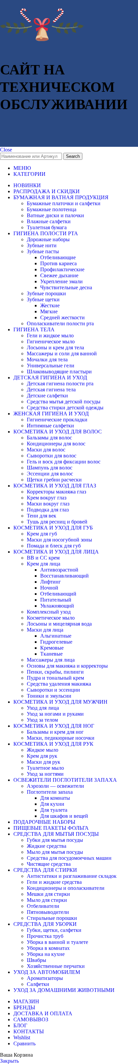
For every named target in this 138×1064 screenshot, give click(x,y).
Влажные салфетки (49, 221)
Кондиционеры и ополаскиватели (66, 888)
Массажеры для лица (51, 660)
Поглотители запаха (50, 792)
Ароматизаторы (45, 978)
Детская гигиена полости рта (60, 383)
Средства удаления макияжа (59, 684)
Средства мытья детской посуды (63, 401)
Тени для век (41, 515)
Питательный (55, 600)
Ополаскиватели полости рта (60, 323)
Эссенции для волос (50, 473)
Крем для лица (43, 564)
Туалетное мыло (45, 768)
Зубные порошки (46, 293)
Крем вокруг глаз (46, 497)
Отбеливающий (58, 594)
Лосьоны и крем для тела (55, 347)
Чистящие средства (49, 864)
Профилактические (62, 269)
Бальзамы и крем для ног (55, 732)
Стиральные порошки (52, 918)
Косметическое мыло (51, 618)
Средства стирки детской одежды (65, 407)
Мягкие (49, 311)
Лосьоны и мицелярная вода (59, 624)
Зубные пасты (43, 251)
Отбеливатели (43, 906)
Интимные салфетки (50, 425)
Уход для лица (43, 708)
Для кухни (52, 804)
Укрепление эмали (61, 281)
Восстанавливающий (64, 576)
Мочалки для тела (47, 359)
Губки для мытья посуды (55, 840)
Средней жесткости (62, 317)
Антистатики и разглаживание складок (72, 876)
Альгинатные (55, 636)
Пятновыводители (48, 912)
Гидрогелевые (56, 642)
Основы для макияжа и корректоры (67, 666)
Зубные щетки (43, 299)
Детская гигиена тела (51, 389)
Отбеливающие (58, 257)
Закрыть (9, 1061)
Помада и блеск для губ (54, 546)
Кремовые (52, 648)
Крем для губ (42, 534)
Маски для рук (43, 762)
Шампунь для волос (49, 467)
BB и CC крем (43, 558)
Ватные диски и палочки (55, 215)
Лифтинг (50, 582)
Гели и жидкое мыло (50, 335)
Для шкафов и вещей (64, 816)
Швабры (36, 960)
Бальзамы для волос (49, 437)
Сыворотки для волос (51, 455)
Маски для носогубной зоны (59, 540)
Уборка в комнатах (48, 948)
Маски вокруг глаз (48, 503)
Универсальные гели (50, 365)
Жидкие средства (46, 846)
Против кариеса (58, 263)
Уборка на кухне (46, 954)
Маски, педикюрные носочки (60, 738)
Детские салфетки (47, 395)
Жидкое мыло (42, 750)
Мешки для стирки (48, 894)
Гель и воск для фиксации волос (63, 461)
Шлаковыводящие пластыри (59, 371)
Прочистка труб (45, 936)
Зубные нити (42, 245)
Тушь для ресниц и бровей (57, 521)
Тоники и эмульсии (49, 696)
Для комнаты (55, 798)
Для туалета (53, 810)
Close (6, 149)
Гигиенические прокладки (57, 419)
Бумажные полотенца (51, 209)
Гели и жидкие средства (54, 882)
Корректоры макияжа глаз (56, 491)
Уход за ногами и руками (55, 714)
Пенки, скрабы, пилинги (55, 672)
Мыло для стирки (47, 900)
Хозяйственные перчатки (56, 966)
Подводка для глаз (48, 509)
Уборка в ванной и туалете (57, 942)
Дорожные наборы (48, 239)
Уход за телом (42, 720)
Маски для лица (45, 630)
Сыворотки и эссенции (53, 690)
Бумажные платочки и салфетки (63, 203)
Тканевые (51, 654)
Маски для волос (46, 449)
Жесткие (50, 305)
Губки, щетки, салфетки (54, 930)
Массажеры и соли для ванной (62, 353)
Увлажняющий (57, 606)
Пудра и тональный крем (55, 678)
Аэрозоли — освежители (55, 786)
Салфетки (38, 984)
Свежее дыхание (59, 275)
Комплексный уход (49, 612)
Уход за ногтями (45, 774)
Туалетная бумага (47, 227)
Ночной (49, 588)
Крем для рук (42, 756)
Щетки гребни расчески (54, 479)
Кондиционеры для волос (56, 443)
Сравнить (24, 1043)
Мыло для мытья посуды (55, 852)
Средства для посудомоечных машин (69, 858)
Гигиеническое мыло (51, 341)
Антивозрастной (59, 570)
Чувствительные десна (66, 287)
